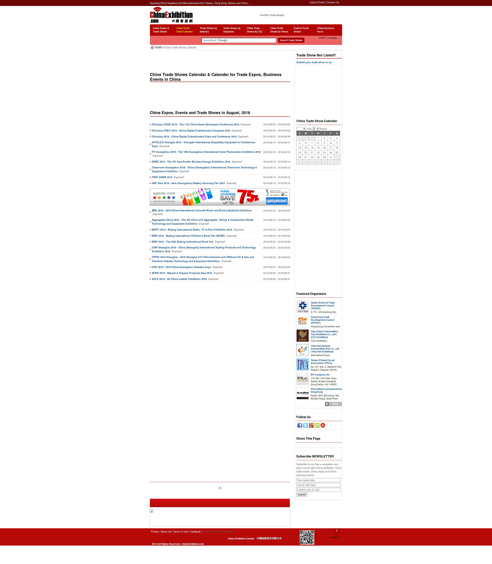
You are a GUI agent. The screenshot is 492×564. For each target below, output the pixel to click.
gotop (337, 530)
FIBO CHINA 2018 (162, 177)
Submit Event (317, 2)
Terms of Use (180, 531)
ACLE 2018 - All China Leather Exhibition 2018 (179, 279)
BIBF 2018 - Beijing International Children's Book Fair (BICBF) (188, 235)
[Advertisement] (221, 59)
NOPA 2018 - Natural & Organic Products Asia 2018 (182, 273)
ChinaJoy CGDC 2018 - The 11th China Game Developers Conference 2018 (195, 124)
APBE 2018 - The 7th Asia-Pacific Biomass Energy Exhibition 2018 (191, 161)
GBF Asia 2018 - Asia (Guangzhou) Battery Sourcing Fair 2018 (188, 183)
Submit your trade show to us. (314, 62)
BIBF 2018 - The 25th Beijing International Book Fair (183, 241)
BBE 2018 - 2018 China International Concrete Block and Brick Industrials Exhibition (202, 210)
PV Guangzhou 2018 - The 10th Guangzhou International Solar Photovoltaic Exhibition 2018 (206, 152)
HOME (159, 47)
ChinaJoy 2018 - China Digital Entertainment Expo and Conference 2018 (194, 136)
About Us (166, 531)
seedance (335, 537)
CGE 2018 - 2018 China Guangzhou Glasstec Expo (181, 267)
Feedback (195, 531)
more (335, 403)
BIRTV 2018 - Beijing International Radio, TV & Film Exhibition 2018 (192, 229)
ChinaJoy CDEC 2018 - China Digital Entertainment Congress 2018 (191, 130)
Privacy (155, 531)
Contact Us (333, 2)
